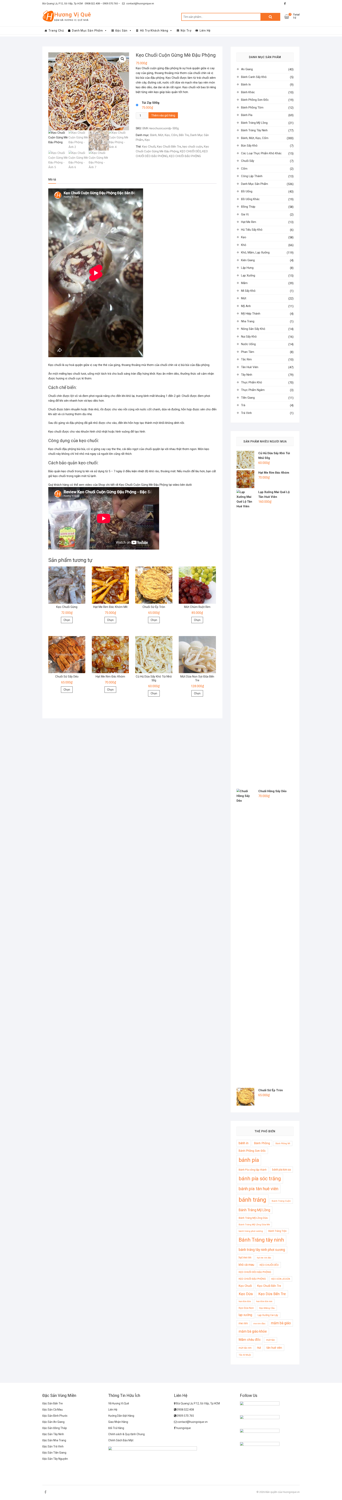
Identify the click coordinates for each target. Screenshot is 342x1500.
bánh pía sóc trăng (260, 1178)
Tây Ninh (246, 374)
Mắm (244, 283)
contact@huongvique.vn (140, 3)
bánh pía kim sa (281, 1169)
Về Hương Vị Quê (118, 1403)
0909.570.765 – (111, 3)
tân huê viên (274, 1347)
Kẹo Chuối (149, 146)
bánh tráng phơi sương (251, 1231)
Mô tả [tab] (52, 179)
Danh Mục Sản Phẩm (87, 30)
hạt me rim (245, 1257)
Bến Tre (184, 135)
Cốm (244, 168)
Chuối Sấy (247, 161)
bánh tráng (252, 1199)
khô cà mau (246, 1265)
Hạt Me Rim (248, 222)
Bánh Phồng (262, 1143)
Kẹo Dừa (246, 1294)
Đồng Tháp (248, 206)
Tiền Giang (248, 397)
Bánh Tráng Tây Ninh (254, 130)
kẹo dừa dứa (245, 1301)
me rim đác (259, 1323)
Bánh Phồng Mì (283, 1143)
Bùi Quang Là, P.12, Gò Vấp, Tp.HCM (62, 3)
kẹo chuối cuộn (192, 146)
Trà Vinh (246, 413)
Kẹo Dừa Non (246, 1307)
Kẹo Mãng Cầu (267, 1308)
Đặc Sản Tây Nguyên (55, 1458)
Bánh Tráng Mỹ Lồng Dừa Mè (254, 1224)
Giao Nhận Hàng (118, 1421)
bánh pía (249, 1160)
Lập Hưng (247, 268)
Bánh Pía (246, 115)
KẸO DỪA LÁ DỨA (280, 1278)
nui (259, 1347)
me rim (243, 1323)
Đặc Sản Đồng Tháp (54, 1428)
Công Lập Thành (251, 176)
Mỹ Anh (246, 306)
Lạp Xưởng (248, 275)
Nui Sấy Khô (249, 336)
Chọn (67, 620)
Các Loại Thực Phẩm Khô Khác (261, 153)
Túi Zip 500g (150, 103)
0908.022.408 (185, 1409)
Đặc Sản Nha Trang (54, 1440)
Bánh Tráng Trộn (277, 1230)
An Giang (247, 69)
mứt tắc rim (245, 1347)
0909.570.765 (185, 1415)
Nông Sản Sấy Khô (253, 329)
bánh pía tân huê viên (258, 1188)
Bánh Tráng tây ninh (261, 1240)
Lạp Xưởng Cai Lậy (268, 1315)
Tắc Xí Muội (245, 1354)
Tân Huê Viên (249, 367)
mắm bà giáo (281, 1323)
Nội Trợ (186, 30)
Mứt (243, 298)
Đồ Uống (246, 191)
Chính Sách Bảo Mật (120, 1440)
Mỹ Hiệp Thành (250, 313)
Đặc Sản (121, 30)
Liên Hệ (205, 30)
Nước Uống (248, 344)
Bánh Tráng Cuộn (281, 1201)
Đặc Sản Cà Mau (52, 1409)
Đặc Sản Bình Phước (54, 1415)
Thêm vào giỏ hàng (163, 115)
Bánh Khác (248, 92)
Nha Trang (247, 321)
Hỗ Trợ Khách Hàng (154, 30)
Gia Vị (245, 214)
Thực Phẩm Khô (251, 382)
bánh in (243, 1143)
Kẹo (147, 140)
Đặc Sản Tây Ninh (53, 1434)
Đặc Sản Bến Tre (52, 1403)
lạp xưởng (245, 1315)
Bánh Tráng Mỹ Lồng (254, 123)
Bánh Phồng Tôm (252, 107)
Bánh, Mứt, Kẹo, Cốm (164, 135)
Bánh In (246, 84)
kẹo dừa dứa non (264, 1301)
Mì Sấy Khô (248, 291)
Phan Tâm (247, 352)
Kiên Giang (248, 260)
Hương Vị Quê (72, 14)
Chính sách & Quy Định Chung (126, 1434)
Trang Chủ (56, 30)
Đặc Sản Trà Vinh (53, 1446)
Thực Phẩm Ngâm (253, 390)
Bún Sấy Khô (249, 145)
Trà (243, 405)
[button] (122, 58)
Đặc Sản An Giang (53, 1421)
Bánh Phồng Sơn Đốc (255, 100)
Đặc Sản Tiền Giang (54, 1452)
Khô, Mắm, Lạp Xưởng (255, 252)
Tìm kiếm (270, 17)
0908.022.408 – (93, 3)
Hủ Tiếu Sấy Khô (251, 229)
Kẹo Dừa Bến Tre (272, 1294)
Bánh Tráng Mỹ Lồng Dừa (253, 1217)
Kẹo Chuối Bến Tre (169, 146)
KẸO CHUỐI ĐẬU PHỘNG (185, 156)
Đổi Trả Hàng (116, 1428)
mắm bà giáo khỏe (253, 1331)
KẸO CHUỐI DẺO (190, 151)
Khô (243, 245)
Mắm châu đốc (250, 1340)
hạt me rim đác (264, 1257)
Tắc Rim (246, 359)
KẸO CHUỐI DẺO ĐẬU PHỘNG (255, 1272)
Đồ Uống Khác (250, 199)
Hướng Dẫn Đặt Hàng (121, 1415)
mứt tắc (270, 1339)
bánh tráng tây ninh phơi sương (262, 1250)
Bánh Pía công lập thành (253, 1169)
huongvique (183, 1428)
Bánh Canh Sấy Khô (254, 77)
